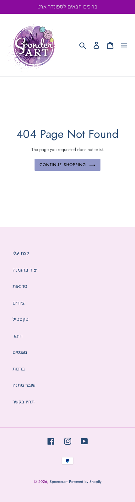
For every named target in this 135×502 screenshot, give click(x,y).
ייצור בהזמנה (26, 270)
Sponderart (59, 481)
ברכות (19, 368)
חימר (18, 335)
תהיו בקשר (24, 401)
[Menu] (124, 45)
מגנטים (20, 352)
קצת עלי (21, 253)
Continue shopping (63, 165)
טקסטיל (21, 319)
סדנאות (20, 286)
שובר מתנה (24, 385)
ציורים (18, 303)
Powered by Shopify (85, 481)
